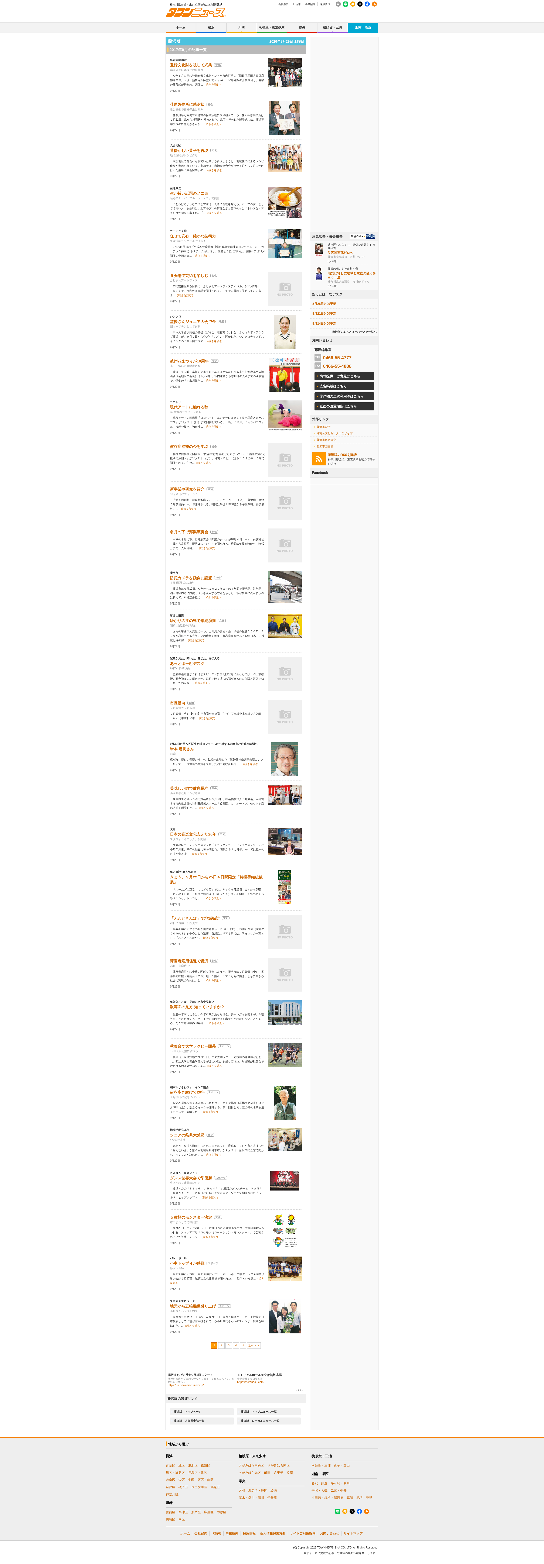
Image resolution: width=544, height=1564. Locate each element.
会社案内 (283, 4)
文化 (218, 64)
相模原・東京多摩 (272, 27)
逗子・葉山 (342, 1465)
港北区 (193, 1465)
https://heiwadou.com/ (250, 1382)
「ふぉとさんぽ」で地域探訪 (195, 918)
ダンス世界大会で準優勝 (191, 1178)
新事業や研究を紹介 (187, 489)
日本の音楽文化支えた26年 (193, 834)
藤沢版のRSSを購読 (342, 455)
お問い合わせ (329, 1533)
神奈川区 (172, 1494)
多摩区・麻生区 (202, 1512)
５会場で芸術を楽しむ (189, 275)
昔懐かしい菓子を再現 (189, 150)
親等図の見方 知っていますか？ (197, 1007)
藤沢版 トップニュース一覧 (259, 1411)
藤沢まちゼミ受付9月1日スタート (190, 1375)
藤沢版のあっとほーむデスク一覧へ (354, 331)
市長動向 (177, 703)
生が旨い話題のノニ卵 (189, 193)
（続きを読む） (212, 84)
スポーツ (224, 1046)
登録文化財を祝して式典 (191, 65)
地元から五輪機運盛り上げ (193, 1306)
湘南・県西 (363, 27)
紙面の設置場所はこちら (338, 406)
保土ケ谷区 (199, 1487)
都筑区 (205, 1465)
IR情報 (297, 4)
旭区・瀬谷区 (175, 1472)
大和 (242, 1490)
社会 (210, 104)
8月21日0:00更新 (324, 313)
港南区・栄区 (175, 1480)
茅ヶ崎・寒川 (340, 1483)
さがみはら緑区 (250, 1472)
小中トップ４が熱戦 (187, 1263)
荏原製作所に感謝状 (187, 104)
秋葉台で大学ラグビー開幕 (193, 1046)
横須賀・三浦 (332, 27)
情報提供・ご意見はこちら (340, 376)
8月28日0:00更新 (324, 304)
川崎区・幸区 (175, 1519)
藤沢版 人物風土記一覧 (189, 1420)
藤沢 (315, 1483)
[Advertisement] (344, 146)
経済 (210, 489)
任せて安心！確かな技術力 (193, 236)
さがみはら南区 (278, 1465)
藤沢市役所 (323, 426)
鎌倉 (324, 1483)
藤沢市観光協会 (326, 439)
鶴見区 (215, 1487)
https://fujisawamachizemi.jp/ (186, 1385)
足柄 (359, 1497)
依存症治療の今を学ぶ (189, 446)
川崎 (241, 27)
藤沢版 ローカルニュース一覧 (260, 1420)
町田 (267, 1472)
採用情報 (325, 4)
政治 (191, 702)
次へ (251, 1345)
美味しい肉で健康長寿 (189, 788)
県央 (302, 27)
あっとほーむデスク (187, 663)
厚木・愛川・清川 (251, 1497)
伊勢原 (272, 1497)
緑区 (181, 1465)
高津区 (183, 1512)
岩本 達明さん (182, 749)
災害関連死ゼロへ (340, 252)
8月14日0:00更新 (324, 323)
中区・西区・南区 (201, 1480)
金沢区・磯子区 (177, 1487)
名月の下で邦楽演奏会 (189, 532)
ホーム (181, 27)
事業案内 (310, 4)
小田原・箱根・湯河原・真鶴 (332, 1497)
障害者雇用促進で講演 (189, 961)
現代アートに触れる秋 (189, 407)
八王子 (278, 1472)
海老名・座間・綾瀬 (262, 1490)
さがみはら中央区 (251, 1465)
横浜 (211, 27)
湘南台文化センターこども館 (335, 433)
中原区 (221, 1512)
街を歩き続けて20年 (187, 1092)
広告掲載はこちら (333, 386)
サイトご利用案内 (303, 1533)
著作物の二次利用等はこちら (342, 396)
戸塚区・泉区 (197, 1472)
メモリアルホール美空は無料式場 (259, 1375)
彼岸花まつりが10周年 (189, 361)
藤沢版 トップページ (187, 1411)
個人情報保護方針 (273, 1533)
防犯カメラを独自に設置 (191, 578)
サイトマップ (353, 1533)
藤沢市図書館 (325, 446)
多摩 (289, 1472)
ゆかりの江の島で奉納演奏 (193, 621)
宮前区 (170, 1512)
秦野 (369, 1497)
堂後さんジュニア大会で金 (193, 322)
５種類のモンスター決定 (191, 1217)
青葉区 (170, 1465)
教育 (221, 321)
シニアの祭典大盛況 (187, 1135)
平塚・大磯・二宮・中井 (329, 1490)
